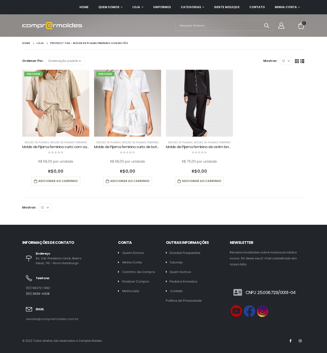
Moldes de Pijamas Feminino (68, 142)
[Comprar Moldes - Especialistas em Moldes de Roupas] (52, 25)
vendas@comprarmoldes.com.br (52, 319)
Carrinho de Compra (138, 272)
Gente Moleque (227, 7)
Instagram (300, 341)
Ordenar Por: (33, 61)
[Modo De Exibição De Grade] (297, 61)
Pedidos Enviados (183, 281)
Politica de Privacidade (184, 300)
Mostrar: (270, 61)
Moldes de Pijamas (37, 142)
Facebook (290, 341)
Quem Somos (108, 7)
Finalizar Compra (135, 281)
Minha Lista (130, 291)
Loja (136, 7)
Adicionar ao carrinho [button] (58, 181)
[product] (199, 103)
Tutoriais (176, 262)
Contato (257, 7)
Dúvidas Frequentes (184, 253)
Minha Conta (286, 7)
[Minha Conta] (281, 25)
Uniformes (162, 7)
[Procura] (266, 26)
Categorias (191, 7)
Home (83, 7)
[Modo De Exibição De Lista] (302, 61)
